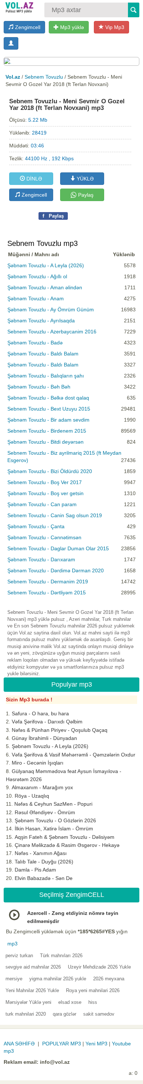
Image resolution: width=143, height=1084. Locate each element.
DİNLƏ (33, 179)
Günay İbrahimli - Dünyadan (44, 738)
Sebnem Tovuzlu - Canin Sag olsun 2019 (54, 515)
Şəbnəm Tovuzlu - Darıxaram (41, 559)
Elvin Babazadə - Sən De (44, 878)
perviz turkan (19, 955)
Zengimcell (27, 27)
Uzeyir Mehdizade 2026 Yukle (99, 967)
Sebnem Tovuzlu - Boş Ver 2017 (44, 482)
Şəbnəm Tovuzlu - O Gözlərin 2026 (55, 820)
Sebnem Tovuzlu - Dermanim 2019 (47, 581)
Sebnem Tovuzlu (44, 77)
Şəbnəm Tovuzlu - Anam (35, 298)
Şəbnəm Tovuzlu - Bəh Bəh (38, 387)
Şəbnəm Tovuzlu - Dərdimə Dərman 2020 (55, 570)
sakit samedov (98, 1014)
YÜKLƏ (84, 179)
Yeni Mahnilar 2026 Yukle (32, 990)
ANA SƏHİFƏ (19, 1044)
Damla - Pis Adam (35, 870)
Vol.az (13, 77)
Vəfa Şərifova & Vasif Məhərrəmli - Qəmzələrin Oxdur (73, 755)
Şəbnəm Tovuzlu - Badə (35, 343)
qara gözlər (64, 1014)
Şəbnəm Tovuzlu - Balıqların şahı (45, 376)
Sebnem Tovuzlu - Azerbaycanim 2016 (51, 331)
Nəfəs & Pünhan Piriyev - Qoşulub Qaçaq (59, 730)
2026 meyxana (108, 978)
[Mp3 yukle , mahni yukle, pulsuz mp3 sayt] (19, 7)
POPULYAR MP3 (61, 1044)
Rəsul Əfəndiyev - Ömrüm (45, 812)
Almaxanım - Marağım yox (42, 787)
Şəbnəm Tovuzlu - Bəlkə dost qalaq (48, 398)
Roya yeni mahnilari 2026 (93, 990)
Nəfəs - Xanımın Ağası (41, 853)
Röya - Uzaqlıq (32, 796)
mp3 (12, 944)
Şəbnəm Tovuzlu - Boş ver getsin (45, 493)
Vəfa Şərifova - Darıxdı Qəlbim (47, 722)
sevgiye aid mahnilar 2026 (33, 967)
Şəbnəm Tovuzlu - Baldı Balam (42, 354)
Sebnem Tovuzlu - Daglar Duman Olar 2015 (58, 548)
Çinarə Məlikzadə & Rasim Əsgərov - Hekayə (67, 845)
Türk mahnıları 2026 (61, 955)
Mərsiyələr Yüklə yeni (28, 1002)
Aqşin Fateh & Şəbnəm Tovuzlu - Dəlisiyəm (64, 837)
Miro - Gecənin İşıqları (37, 763)
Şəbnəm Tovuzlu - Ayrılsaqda (41, 320)
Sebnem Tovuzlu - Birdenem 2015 (46, 431)
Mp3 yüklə (71, 27)
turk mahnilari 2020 (26, 1014)
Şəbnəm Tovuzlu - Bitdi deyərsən (45, 442)
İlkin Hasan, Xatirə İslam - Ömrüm (54, 828)
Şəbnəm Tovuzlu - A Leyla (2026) (45, 265)
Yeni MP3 (96, 1044)
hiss (92, 1002)
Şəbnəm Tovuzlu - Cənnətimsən (44, 537)
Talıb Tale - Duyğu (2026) (44, 862)
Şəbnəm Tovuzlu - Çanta (36, 526)
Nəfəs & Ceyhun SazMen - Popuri (53, 804)
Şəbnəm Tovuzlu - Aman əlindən (44, 287)
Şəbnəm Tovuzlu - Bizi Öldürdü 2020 (49, 471)
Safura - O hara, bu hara (40, 713)
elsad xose (69, 1002)
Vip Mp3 (114, 27)
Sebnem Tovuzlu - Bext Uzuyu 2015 (48, 409)
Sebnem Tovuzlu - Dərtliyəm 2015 (46, 592)
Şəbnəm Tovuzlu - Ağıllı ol (37, 276)
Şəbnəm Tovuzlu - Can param (42, 504)
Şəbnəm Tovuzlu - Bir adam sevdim (48, 420)
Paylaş (85, 195)
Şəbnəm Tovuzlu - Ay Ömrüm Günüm (50, 309)
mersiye (14, 978)
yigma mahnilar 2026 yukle (57, 978)
